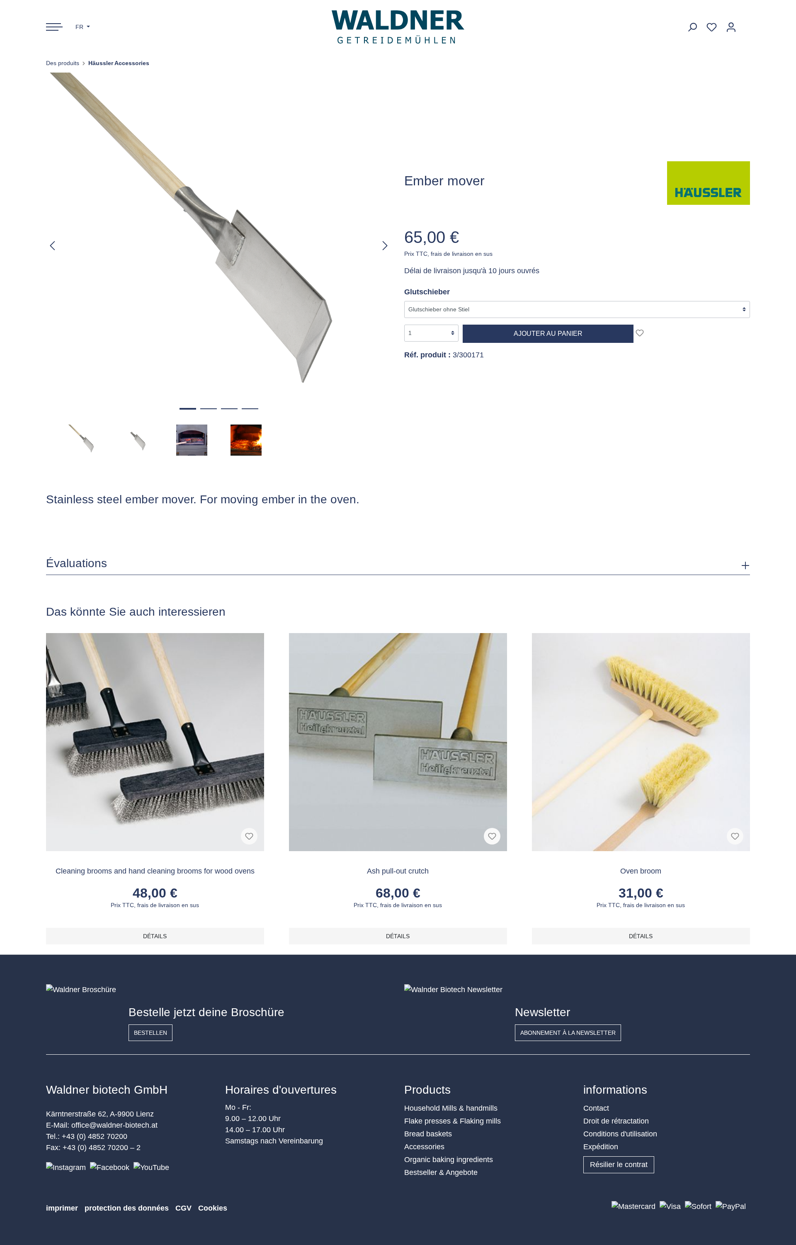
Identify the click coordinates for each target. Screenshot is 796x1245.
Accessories (424, 1147)
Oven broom (640, 871)
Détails (155, 936)
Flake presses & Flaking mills (452, 1121)
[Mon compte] (731, 27)
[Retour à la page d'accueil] (398, 27)
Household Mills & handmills (451, 1108)
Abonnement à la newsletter (568, 1032)
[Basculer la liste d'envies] (640, 333)
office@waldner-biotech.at (114, 1125)
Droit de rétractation (616, 1121)
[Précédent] (52, 245)
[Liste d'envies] (711, 27)
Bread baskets (428, 1134)
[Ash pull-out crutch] (398, 742)
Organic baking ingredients (448, 1159)
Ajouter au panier (548, 333)
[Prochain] (385, 245)
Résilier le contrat (619, 1164)
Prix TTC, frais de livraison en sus (448, 253)
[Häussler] (708, 182)
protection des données (127, 1208)
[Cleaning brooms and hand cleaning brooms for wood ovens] (155, 742)
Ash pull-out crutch (398, 871)
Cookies (212, 1208)
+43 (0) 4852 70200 (94, 1136)
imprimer (62, 1208)
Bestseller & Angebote (441, 1172)
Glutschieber (427, 292)
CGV (183, 1208)
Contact (596, 1108)
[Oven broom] (641, 742)
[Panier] (745, 24)
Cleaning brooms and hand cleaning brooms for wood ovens (155, 871)
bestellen (150, 1032)
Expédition (600, 1147)
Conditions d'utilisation (620, 1134)
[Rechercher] (692, 27)
